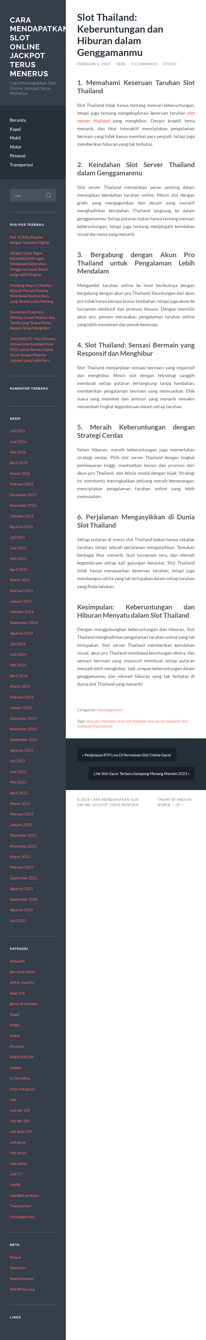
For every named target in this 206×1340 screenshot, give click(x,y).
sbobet (15, 1067)
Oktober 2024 (22, 611)
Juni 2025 (18, 548)
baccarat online (22, 971)
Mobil (15, 137)
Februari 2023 (21, 814)
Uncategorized (22, 1216)
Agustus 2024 (21, 633)
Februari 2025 (21, 590)
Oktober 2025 (22, 516)
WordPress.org (22, 1289)
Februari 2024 (21, 697)
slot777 (16, 1174)
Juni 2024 (18, 654)
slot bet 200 (20, 1120)
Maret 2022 (20, 856)
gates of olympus (24, 1003)
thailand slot (102, 726)
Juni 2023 (18, 771)
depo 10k (17, 993)
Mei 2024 (18, 665)
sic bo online (20, 1078)
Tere (121, 64)
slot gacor (18, 1142)
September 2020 (24, 899)
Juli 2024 (17, 644)
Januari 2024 (21, 707)
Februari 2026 (21, 484)
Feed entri (18, 1267)
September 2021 (24, 878)
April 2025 (19, 569)
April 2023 (19, 793)
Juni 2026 (18, 441)
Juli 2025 (17, 537)
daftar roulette (22, 982)
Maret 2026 (20, 473)
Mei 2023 (18, 782)
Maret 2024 (20, 686)
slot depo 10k (21, 1131)
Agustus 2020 (21, 909)
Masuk (15, 1257)
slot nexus (18, 1152)
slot (13, 1099)
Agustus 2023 (21, 750)
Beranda (18, 120)
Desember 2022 (23, 835)
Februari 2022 (21, 867)
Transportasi (21, 164)
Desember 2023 (23, 718)
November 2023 (23, 729)
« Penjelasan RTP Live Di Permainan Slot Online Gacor (126, 755)
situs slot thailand (131, 721)
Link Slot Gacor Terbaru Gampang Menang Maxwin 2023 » (142, 773)
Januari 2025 (21, 601)
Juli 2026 (17, 431)
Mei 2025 (18, 558)
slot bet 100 (20, 1110)
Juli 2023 (17, 760)
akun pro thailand (100, 721)
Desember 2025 (23, 494)
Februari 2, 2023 (93, 64)
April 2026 (19, 462)
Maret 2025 (20, 580)
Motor (16, 147)
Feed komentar (22, 1278)
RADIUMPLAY (22, 1056)
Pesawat (18, 155)
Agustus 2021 (21, 888)
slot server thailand (163, 721)
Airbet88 (17, 961)
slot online (18, 1163)
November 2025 (23, 505)
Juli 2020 (17, 920)
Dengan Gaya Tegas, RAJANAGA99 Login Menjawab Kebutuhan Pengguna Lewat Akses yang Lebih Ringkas (29, 264)
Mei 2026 (18, 452)
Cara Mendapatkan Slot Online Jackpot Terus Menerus (39, 47)
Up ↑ (180, 805)
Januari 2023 (21, 824)
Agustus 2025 (21, 526)
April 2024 (19, 675)
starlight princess (24, 1195)
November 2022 (23, 846)
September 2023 (24, 739)
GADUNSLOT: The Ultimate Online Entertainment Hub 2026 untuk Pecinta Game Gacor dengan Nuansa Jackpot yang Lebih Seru (33, 349)
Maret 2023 (20, 803)
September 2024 (24, 622)
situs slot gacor (22, 1089)
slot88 (15, 1184)
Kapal (15, 129)
